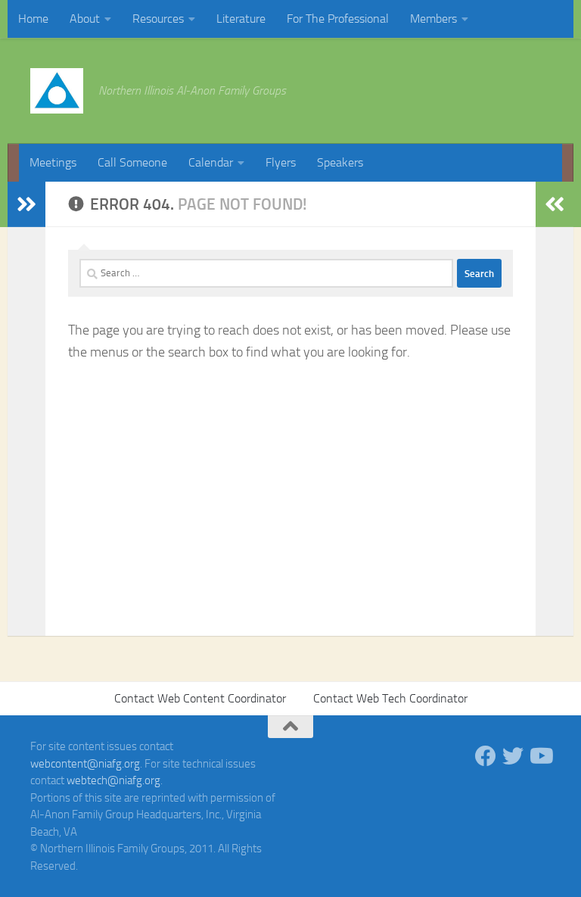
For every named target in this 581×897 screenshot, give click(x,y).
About (85, 18)
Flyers (281, 162)
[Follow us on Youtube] (540, 756)
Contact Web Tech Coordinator (390, 698)
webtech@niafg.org (113, 780)
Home (33, 18)
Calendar (210, 162)
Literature (241, 18)
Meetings (53, 162)
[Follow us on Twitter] (513, 756)
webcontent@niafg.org (85, 764)
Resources (158, 18)
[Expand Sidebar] (26, 204)
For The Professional (338, 18)
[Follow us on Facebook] (485, 756)
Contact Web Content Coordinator (200, 698)
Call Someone (132, 162)
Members (433, 18)
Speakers (340, 162)
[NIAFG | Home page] (56, 91)
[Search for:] (266, 273)
